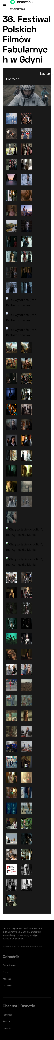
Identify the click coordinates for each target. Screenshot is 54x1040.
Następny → (45, 76)
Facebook (7, 1014)
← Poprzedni (11, 76)
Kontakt (7, 978)
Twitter (6, 1021)
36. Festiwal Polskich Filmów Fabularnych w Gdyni (27, 40)
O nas (5, 972)
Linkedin (7, 1028)
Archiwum (7, 985)
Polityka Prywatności (31, 946)
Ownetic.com (9, 965)
